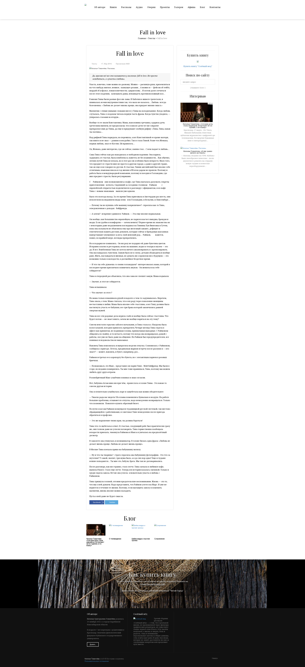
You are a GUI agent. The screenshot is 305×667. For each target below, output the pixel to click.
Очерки (151, 7)
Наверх (215, 658)
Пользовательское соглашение (97, 661)
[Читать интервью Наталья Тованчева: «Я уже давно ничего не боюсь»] (193, 148)
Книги (113, 7)
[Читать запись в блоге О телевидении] (118, 530)
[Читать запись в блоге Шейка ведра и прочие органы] (141, 530)
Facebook (97, 502)
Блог (202, 7)
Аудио (139, 7)
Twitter (112, 502)
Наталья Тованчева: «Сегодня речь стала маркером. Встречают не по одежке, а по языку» (198, 125)
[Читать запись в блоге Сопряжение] (163, 530)
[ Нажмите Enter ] (197, 88)
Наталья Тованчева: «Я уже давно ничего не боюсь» (197, 152)
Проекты (165, 7)
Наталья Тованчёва (92, 659)
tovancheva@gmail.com (152, 584)
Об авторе (99, 7)
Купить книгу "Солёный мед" (197, 66)
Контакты (215, 7)
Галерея (178, 7)
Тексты (151, 38)
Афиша (191, 7)
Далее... (93, 644)
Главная (142, 38)
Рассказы (126, 7)
